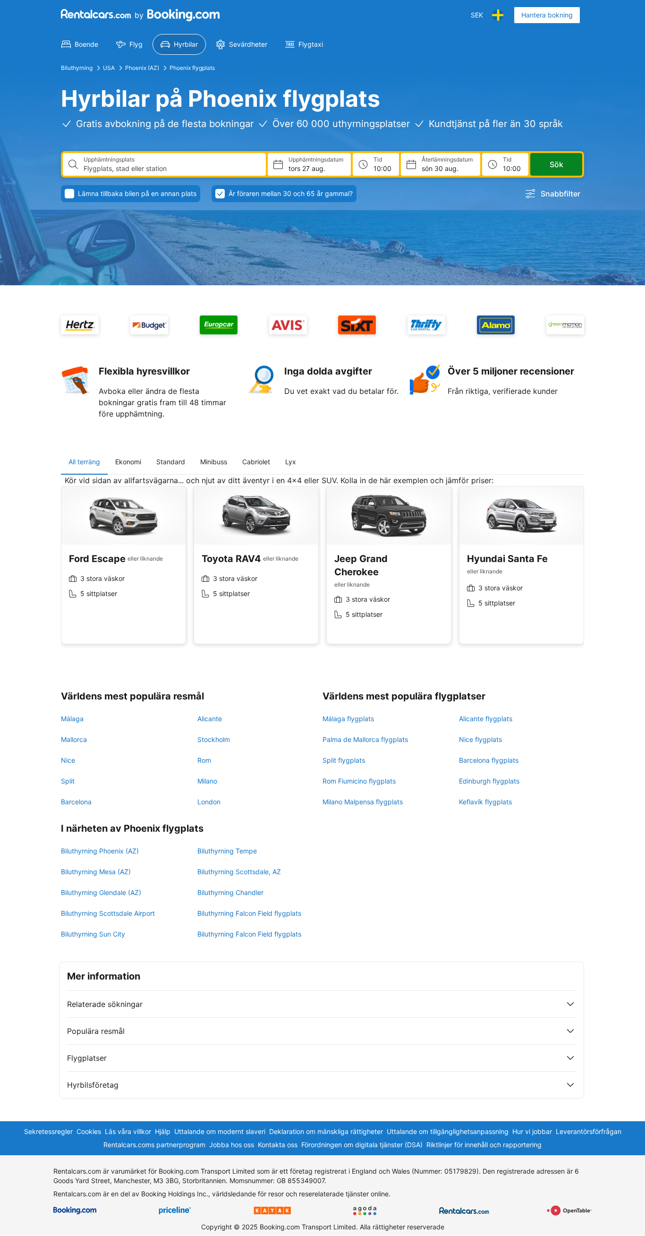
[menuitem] (79, 44)
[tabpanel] (322, 567)
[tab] (84, 462)
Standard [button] (170, 462)
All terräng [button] (84, 462)
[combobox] (171, 168)
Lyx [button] (290, 462)
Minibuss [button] (213, 462)
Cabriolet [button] (256, 462)
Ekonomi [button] (128, 462)
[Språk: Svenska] (497, 15)
